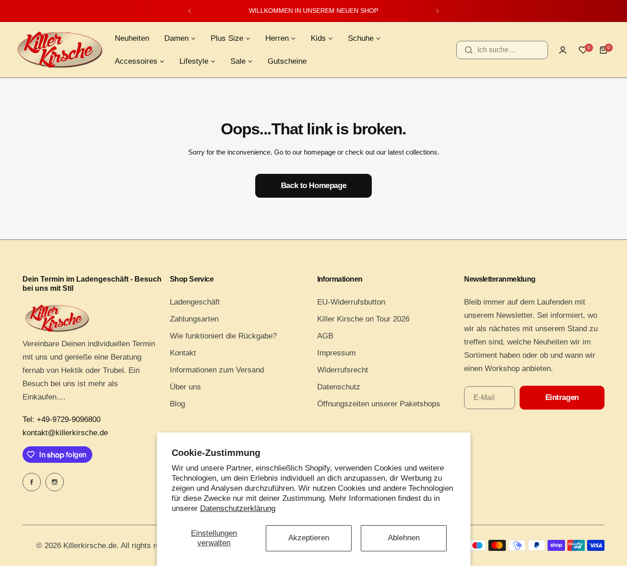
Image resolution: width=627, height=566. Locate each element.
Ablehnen (404, 537)
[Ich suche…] (469, 50)
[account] (563, 50)
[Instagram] (54, 482)
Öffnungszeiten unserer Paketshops (378, 404)
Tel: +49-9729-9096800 (61, 419)
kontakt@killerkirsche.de (65, 432)
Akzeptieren (308, 537)
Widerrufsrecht (342, 370)
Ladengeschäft (195, 302)
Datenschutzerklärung (237, 508)
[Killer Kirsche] (60, 50)
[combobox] (502, 50)
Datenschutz (338, 387)
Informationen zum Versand (217, 370)
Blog (177, 404)
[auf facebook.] (31, 482)
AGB (325, 336)
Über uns (185, 387)
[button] (189, 11)
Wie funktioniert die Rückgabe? (223, 336)
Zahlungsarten (194, 319)
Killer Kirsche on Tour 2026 (363, 319)
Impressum (336, 353)
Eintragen (562, 397)
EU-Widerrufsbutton (351, 302)
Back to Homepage (313, 185)
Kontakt (183, 353)
